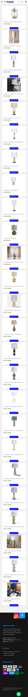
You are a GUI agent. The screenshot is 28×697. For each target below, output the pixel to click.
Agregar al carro (14, 28)
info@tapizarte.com (11, 638)
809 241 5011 (17, 639)
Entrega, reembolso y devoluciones (12, 651)
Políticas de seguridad (9, 655)
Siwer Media (14, 689)
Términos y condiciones (9, 653)
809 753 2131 (9, 641)
